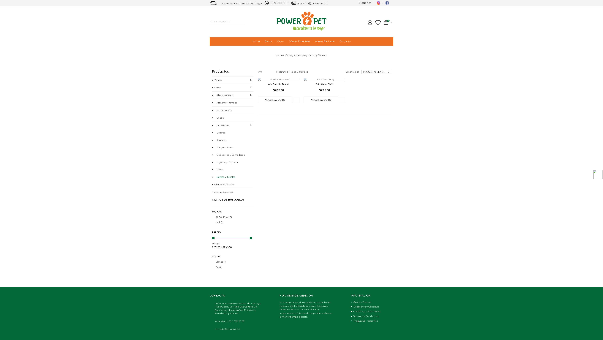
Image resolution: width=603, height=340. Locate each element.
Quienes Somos (362, 302)
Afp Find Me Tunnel (278, 84)
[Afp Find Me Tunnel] (278, 79)
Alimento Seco (225, 95)
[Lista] (270, 71)
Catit (219, 222)
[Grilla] (265, 71)
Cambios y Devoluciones (367, 311)
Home (256, 41)
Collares (221, 132)
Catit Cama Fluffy (324, 84)
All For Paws (224, 217)
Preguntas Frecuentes (365, 320)
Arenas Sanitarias (325, 41)
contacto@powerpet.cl (311, 3)
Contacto (345, 41)
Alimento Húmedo (227, 102)
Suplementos (224, 110)
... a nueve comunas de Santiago (241, 3)
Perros (268, 41)
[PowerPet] (301, 20)
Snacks (220, 117)
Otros (220, 169)
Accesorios (223, 125)
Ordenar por (352, 71)
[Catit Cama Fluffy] (324, 79)
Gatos (280, 41)
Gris (219, 267)
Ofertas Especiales (299, 41)
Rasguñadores (225, 147)
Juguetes (222, 140)
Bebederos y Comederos (231, 154)
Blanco (221, 261)
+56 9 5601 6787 (279, 3)
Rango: (216, 243)
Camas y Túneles (226, 177)
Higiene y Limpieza (227, 162)
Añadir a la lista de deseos (296, 100)
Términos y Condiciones (366, 316)
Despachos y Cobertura (366, 306)
